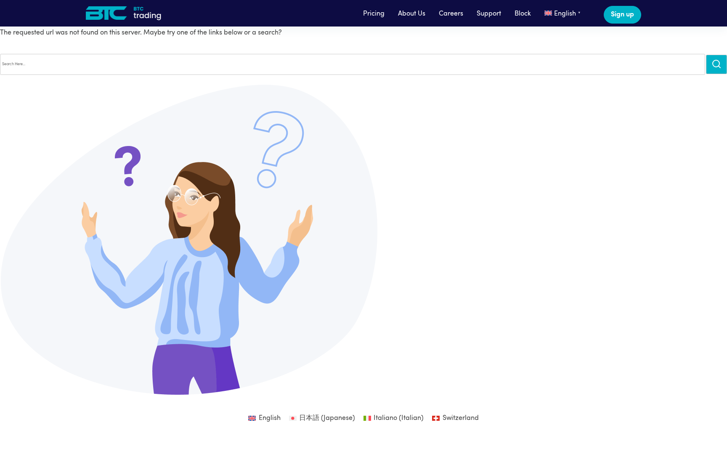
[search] (716, 64)
